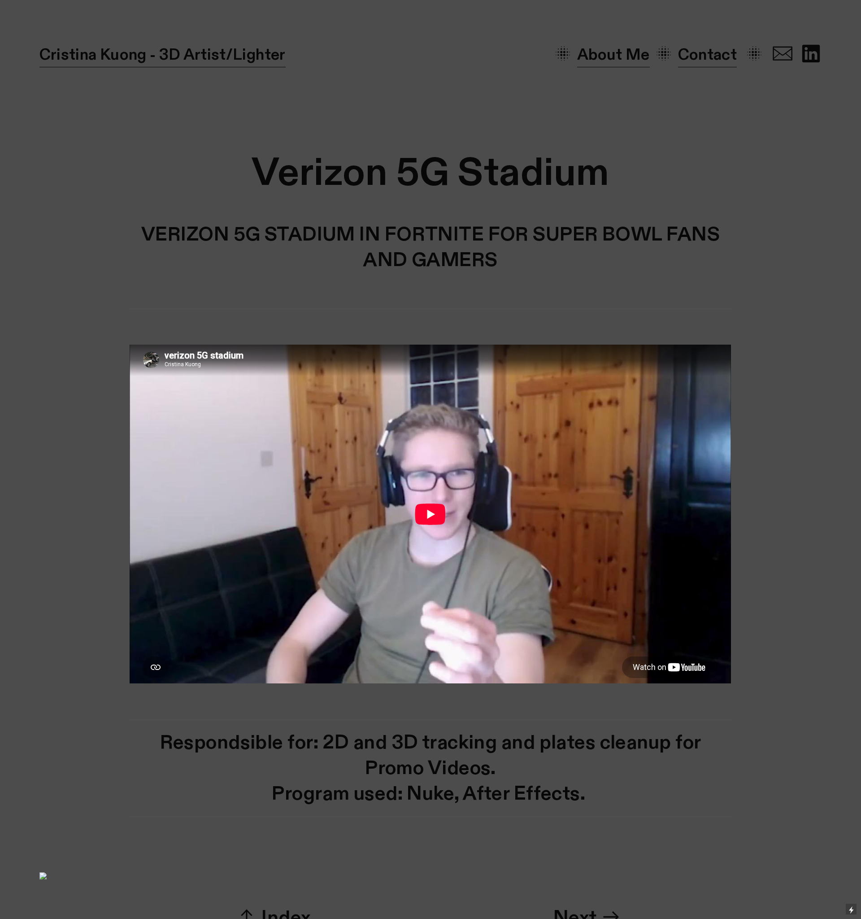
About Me (613, 55)
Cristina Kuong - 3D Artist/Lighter (162, 55)
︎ (811, 55)
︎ (782, 55)
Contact (707, 55)
